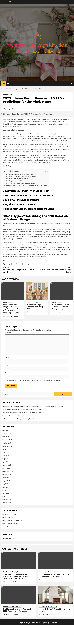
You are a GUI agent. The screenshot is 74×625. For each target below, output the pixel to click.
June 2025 (5, 456)
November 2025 (7, 440)
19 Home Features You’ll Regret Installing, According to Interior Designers (25, 419)
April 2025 (5, 462)
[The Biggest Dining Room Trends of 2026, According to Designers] (18, 595)
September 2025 (7, 446)
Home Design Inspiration (10, 524)
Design (9, 264)
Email (7, 365)
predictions (31, 264)
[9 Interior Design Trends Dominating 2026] (37, 291)
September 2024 (7, 477)
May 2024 (5, 490)
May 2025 (5, 459)
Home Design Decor (8, 94)
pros (37, 264)
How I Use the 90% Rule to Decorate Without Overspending (61, 307)
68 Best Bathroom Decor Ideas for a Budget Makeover (55, 270)
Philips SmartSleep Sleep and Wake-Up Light (22, 183)
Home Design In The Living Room (12, 520)
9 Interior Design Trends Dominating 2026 (35, 307)
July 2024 (5, 484)
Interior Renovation (8, 527)
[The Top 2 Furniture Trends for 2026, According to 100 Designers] (55, 560)
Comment (8, 333)
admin (14, 109)
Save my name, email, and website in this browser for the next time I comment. (33, 381)
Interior (25, 264)
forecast (14, 264)
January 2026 (6, 433)
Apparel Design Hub (9, 538)
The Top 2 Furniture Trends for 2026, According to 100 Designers (22, 409)
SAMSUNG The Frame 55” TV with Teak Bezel (22, 176)
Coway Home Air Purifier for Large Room (21, 174)
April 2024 (5, 493)
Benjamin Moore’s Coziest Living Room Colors (17, 416)
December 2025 (7, 437)
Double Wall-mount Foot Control (18, 178)
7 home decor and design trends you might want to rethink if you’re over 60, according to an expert (12, 309)
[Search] (71, 83)
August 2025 (6, 449)
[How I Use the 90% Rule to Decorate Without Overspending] (61, 291)
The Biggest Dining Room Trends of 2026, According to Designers (23, 413)
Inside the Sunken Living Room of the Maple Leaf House (18, 270)
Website (8, 373)
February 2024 (6, 500)
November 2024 (7, 471)
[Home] (4, 83)
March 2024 (6, 496)
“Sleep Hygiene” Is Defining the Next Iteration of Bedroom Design (26, 185)
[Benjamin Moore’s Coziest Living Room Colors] (55, 595)
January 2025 (6, 465)
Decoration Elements (9, 514)
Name (7, 357)
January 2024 (6, 503)
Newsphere (43, 623)
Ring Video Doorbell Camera (17, 181)
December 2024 (7, 468)
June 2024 (5, 487)
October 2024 (6, 474)
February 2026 (6, 430)
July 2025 (5, 452)
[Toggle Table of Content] (45, 171)
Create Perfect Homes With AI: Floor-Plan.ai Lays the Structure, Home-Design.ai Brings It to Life (32, 406)
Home (20, 264)
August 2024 (6, 481)
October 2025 (6, 443)
